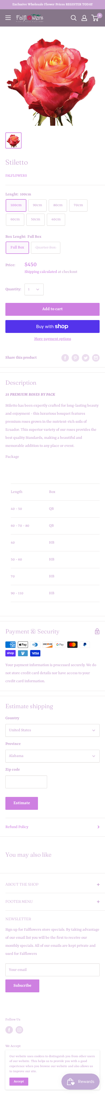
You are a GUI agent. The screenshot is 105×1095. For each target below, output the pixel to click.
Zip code (12, 769)
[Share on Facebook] (65, 358)
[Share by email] (96, 358)
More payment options (52, 339)
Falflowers (16, 176)
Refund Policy (16, 827)
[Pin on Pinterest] (75, 358)
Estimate (21, 803)
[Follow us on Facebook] (9, 1030)
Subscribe (22, 985)
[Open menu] (8, 18)
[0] (95, 18)
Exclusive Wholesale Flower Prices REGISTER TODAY (52, 4)
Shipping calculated (40, 272)
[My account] (84, 18)
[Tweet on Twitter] (85, 358)
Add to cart (52, 309)
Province (13, 744)
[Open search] (74, 18)
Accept (19, 1081)
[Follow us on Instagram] (19, 1030)
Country (12, 718)
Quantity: (13, 289)
